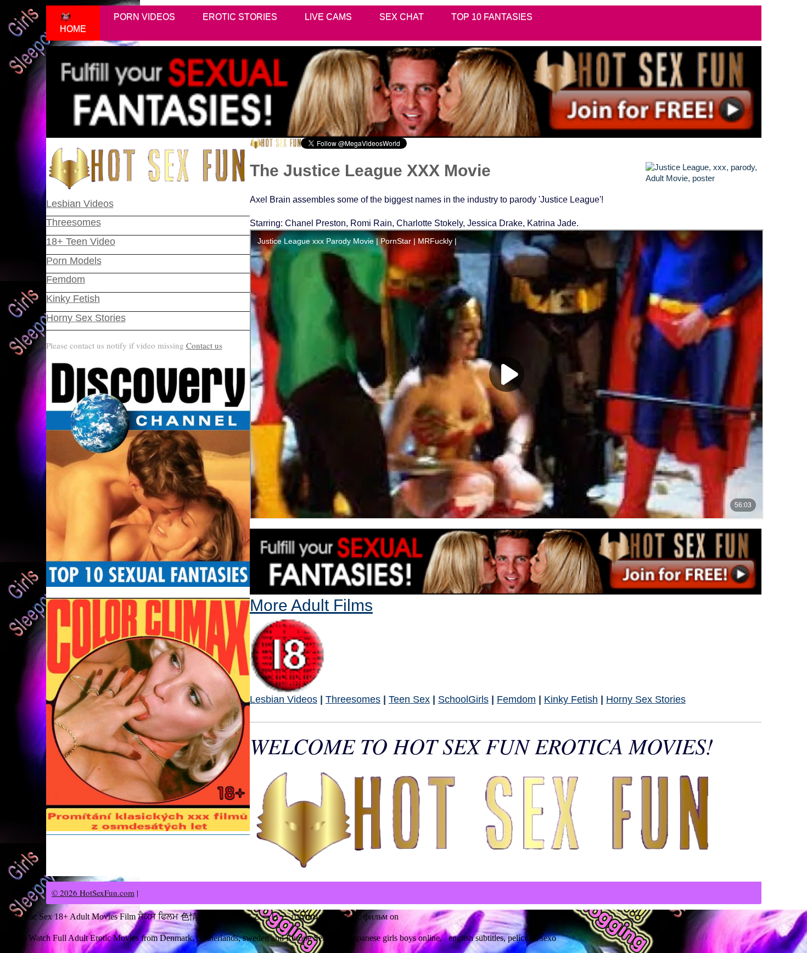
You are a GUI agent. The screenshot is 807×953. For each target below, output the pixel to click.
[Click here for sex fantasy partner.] (403, 92)
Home (73, 28)
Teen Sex (409, 699)
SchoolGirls (463, 699)
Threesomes (353, 699)
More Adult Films (311, 605)
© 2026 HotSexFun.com (93, 892)
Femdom (516, 699)
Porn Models (74, 260)
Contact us (204, 345)
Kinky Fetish (571, 699)
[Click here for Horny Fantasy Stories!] (505, 561)
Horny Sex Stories (646, 699)
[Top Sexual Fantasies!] (148, 473)
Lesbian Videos (283, 699)
